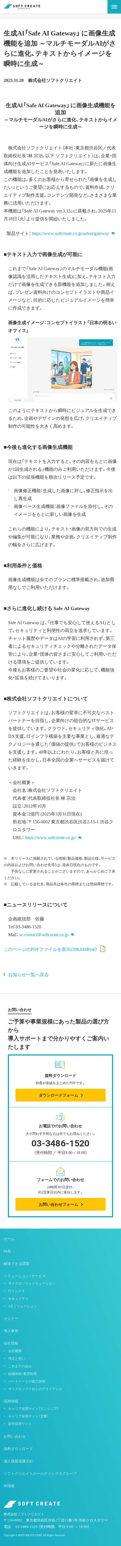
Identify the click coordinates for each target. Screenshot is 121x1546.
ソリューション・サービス (25, 1275)
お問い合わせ (15, 1436)
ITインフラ (16, 1290)
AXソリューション (22, 1306)
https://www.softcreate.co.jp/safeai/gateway (70, 233)
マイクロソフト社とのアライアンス (35, 1388)
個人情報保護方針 (18, 1461)
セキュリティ (18, 1298)
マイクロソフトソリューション (31, 1283)
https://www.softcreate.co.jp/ (50, 837)
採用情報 (11, 1401)
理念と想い (16, 1358)
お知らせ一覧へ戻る (28, 974)
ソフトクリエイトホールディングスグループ (40, 1473)
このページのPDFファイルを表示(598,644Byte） (50, 948)
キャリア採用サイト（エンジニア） (33, 1408)
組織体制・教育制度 (22, 1373)
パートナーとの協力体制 (26, 1381)
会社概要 (15, 1350)
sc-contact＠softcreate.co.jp (43, 934)
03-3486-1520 (26, 1526)
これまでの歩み (20, 1365)
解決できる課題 (16, 1263)
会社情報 (11, 1343)
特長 (7, 1251)
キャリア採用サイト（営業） (28, 1416)
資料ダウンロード (18, 1448)
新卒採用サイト (20, 1423)
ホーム (9, 1238)
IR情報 (9, 1485)
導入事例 (11, 1330)
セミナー (11, 1318)
